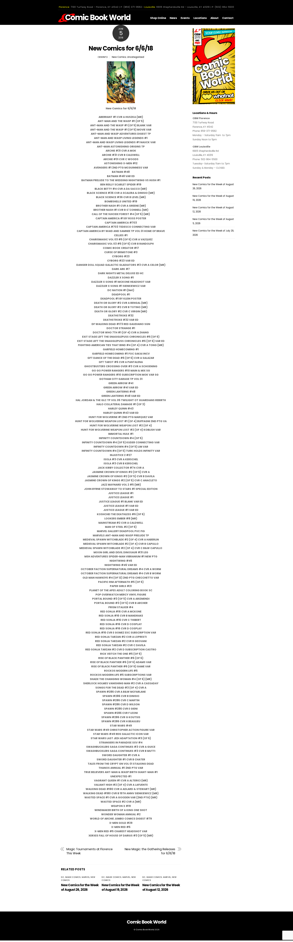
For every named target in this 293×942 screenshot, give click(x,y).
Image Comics (73, 877)
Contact (227, 18)
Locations (200, 18)
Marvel (86, 877)
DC (62, 877)
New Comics (119, 57)
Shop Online (158, 18)
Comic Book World (145, 929)
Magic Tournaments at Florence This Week (89, 851)
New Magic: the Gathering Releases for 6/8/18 (150, 851)
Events (185, 18)
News (173, 18)
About (214, 18)
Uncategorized (135, 57)
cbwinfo (103, 57)
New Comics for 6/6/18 (121, 48)
